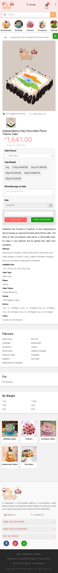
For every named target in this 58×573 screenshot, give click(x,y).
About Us (11, 515)
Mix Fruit (34, 339)
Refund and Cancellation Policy (21, 559)
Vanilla (34, 347)
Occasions (42, 30)
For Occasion (7, 382)
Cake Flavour (10, 151)
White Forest (7, 351)
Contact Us (39, 515)
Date (7, 200)
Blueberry (6, 359)
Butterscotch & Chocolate (12, 363)
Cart (47, 6)
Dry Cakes (29, 464)
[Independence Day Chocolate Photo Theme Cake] (29, 75)
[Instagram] (15, 544)
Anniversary (6, 30)
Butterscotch (36, 343)
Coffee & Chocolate (38, 351)
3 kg (33, 405)
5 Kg (33, 409)
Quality (37, 554)
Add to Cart (15, 220)
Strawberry (7, 347)
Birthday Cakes (10, 439)
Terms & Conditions (22, 563)
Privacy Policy (43, 559)
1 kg (7, 167)
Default (32, 5)
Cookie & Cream (8, 355)
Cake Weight (10, 162)
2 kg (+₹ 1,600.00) (39, 167)
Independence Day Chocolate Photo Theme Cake (29, 37)
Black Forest (7, 339)
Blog (19, 554)
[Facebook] (6, 544)
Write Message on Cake (15, 186)
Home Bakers (38, 563)
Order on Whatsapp (42, 220)
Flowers (30, 30)
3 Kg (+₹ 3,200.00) (13, 173)
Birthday (19, 30)
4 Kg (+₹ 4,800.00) (32, 173)
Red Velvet (35, 359)
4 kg (4, 409)
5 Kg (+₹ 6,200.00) (13, 178)
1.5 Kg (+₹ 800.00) (20, 167)
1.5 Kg (33, 401)
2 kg (4, 405)
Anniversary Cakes (10, 464)
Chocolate (6, 343)
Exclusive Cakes (48, 439)
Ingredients (27, 554)
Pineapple (35, 355)
